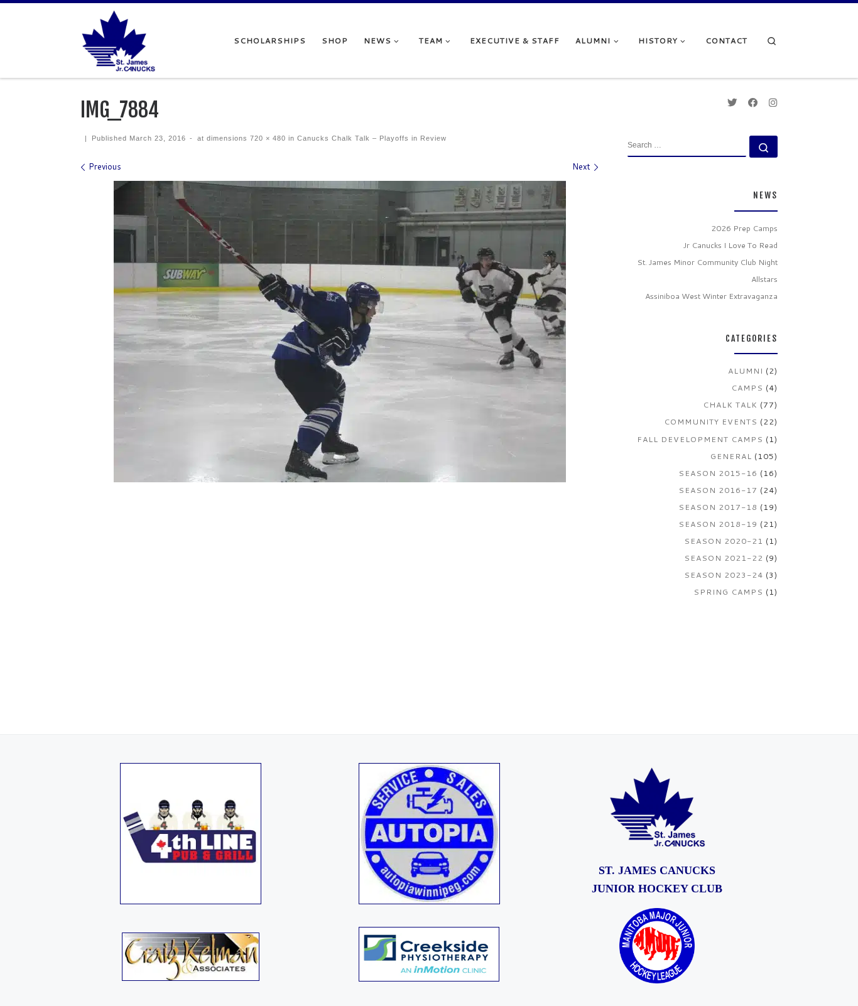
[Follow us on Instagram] (773, 102)
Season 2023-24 (723, 574)
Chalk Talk (730, 404)
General (731, 456)
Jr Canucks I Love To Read (730, 245)
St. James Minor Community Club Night (707, 262)
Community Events (711, 421)
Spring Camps (728, 591)
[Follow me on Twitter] (732, 102)
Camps (747, 387)
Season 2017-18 (718, 506)
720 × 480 (266, 138)
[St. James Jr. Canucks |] (118, 39)
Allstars (764, 278)
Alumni (745, 370)
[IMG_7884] (340, 331)
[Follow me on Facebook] (753, 102)
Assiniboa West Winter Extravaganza (711, 295)
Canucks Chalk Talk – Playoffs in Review (371, 138)
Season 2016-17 (718, 489)
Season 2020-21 (723, 540)
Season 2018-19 (718, 523)
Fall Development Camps (700, 439)
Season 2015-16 (718, 473)
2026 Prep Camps (744, 228)
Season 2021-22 (723, 557)
